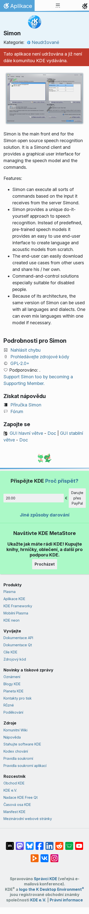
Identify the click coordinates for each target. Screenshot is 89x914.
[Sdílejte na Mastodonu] (20, 843)
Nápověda (12, 737)
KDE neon (11, 620)
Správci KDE (45, 878)
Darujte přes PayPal (77, 498)
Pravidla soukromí (18, 758)
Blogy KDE (12, 684)
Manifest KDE (14, 812)
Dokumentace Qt (17, 645)
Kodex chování (15, 751)
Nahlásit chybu (25, 350)
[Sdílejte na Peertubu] (35, 856)
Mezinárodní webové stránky (27, 819)
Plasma (9, 592)
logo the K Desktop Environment (51, 889)
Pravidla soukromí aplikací (24, 765)
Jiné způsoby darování (44, 514)
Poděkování (13, 712)
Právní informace (66, 900)
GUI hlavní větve (26, 433)
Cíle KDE (10, 652)
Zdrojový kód (14, 659)
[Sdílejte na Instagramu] (54, 856)
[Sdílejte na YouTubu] (79, 843)
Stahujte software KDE (22, 744)
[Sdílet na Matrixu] (10, 843)
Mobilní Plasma (15, 613)
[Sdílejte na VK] (44, 856)
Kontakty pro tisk (17, 698)
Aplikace (17, 7)
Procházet (45, 564)
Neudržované (45, 42)
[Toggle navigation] (58, 6)
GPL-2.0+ (19, 363)
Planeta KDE (13, 691)
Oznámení (11, 677)
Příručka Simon (25, 404)
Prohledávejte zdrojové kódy (39, 356)
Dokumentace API (18, 638)
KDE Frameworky (17, 606)
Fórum (16, 411)
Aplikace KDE (14, 599)
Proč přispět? (61, 481)
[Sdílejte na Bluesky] (30, 843)
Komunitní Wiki (15, 730)
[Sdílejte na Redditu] (59, 843)
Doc (51, 433)
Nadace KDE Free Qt (20, 797)
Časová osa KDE (17, 804)
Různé (8, 705)
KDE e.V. (10, 790)
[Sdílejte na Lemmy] (69, 843)
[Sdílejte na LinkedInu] (49, 843)
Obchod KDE (13, 783)
